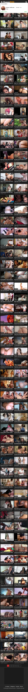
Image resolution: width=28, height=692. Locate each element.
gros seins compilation (5, 444)
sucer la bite (11, 586)
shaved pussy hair (8, 510)
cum (15, 422)
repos (6, 291)
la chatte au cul (17, 553)
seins (15, 586)
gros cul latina (17, 270)
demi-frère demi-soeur (23, 193)
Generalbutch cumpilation (6, 519)
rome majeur (17, 662)
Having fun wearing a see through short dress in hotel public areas (20, 115)
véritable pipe (17, 575)
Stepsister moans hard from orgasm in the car (20, 639)
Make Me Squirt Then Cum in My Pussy (20, 508)
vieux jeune (5, 149)
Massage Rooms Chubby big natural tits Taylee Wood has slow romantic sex (20, 214)
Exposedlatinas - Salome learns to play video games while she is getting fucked (7, 639)
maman (20, 106)
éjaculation (16, 51)
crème (19, 401)
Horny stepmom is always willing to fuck (7, 399)
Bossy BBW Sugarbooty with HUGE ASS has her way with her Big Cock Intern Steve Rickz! (20, 246)
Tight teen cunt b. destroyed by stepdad (20, 181)
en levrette (16, 128)
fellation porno (17, 379)
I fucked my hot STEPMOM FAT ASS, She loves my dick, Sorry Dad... (7, 268)
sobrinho (4, 84)
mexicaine (23, 553)
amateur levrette (17, 335)
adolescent (3, 19)
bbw (5, 95)
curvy (5, 193)
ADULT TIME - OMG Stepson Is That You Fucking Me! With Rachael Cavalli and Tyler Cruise (7, 650)
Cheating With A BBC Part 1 (6, 574)
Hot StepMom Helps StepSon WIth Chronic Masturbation (7, 279)
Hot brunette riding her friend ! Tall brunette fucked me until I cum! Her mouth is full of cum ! (20, 432)
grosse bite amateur (20, 259)
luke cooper (6, 422)
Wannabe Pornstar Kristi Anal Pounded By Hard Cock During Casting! (20, 170)
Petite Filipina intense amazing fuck (7, 497)
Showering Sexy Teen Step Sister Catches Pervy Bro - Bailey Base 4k (20, 454)
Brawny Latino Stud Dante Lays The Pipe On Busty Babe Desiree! (7, 530)
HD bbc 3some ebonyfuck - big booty (20, 618)
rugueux (2, 62)
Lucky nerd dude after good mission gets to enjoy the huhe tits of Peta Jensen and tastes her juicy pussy (20, 552)
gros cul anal (16, 346)
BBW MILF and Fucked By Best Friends (20, 476)
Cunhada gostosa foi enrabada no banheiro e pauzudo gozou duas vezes (7, 334)
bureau (2, 553)
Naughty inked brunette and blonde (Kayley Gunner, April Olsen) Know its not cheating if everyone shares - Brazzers (7, 203)
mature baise (3, 608)
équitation (16, 521)
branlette (16, 193)
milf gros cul (16, 139)
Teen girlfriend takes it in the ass (7, 17)
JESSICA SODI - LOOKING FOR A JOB (20, 377)
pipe (15, 40)
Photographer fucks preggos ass (20, 345)
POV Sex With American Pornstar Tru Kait (20, 410)
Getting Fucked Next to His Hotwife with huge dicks (7, 454)
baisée (5, 128)
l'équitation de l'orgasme (19, 531)
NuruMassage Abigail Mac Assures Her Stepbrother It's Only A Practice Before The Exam (20, 192)
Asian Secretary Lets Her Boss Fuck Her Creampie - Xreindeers (7, 61)
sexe (20, 19)
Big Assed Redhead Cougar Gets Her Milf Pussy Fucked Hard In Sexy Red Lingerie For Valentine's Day (20, 137)
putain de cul (20, 477)
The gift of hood (4, 541)
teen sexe (3, 477)
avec (1, 215)
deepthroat (16, 204)
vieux (4, 139)
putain (18, 117)
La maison (7, 686)
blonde (2, 182)
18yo (18, 226)
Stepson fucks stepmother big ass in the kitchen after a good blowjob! (7, 28)
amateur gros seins (4, 575)
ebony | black (3, 346)
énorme (2, 597)
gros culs (16, 313)
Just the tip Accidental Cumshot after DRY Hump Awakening (20, 530)
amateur (16, 106)
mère (5, 182)
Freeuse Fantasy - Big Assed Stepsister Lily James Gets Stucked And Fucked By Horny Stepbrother (7, 476)
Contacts (17, 686)
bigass (15, 291)
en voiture (16, 641)
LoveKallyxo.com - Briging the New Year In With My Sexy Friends (7, 257)
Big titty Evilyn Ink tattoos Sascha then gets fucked (20, 159)
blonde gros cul (11, 390)
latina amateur (17, 280)
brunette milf (3, 40)
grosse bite (7, 324)
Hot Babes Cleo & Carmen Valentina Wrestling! (7, 367)
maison (15, 324)
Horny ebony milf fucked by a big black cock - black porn (20, 650)
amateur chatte (17, 248)
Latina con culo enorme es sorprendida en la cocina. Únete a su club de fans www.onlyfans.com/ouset (7, 50)
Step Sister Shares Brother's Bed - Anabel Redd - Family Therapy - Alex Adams (20, 225)
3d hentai (2, 521)
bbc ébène (22, 488)
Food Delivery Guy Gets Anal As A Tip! (7, 192)
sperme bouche (6, 73)
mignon (19, 411)
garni (2, 488)
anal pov (16, 477)
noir (17, 652)
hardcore (2, 259)
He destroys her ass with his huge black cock (7, 105)
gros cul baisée (7, 641)
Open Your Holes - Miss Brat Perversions (7, 246)
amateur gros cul (7, 335)
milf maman (3, 313)
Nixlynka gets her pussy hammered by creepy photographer (20, 541)
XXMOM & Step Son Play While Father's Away (20, 236)
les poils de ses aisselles (23, 357)
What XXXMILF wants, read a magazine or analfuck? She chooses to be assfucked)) (20, 105)
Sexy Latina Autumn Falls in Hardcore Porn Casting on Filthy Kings (20, 203)
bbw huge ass (7, 51)
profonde (2, 510)
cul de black (16, 95)
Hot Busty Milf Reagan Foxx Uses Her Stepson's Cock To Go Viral (20, 39)
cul (9, 29)
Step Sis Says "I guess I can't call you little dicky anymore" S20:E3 (20, 257)
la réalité (10, 575)
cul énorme (16, 29)
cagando (5, 662)
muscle (4, 455)
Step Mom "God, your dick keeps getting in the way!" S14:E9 (7, 72)
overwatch (19, 302)
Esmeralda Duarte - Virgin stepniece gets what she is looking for (20, 596)
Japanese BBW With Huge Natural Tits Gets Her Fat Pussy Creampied (20, 28)
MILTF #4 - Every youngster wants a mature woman (20, 83)
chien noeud (5, 160)
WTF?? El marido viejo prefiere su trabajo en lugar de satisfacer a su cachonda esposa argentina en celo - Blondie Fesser (20, 497)
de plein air (16, 84)
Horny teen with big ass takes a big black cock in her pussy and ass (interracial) (7, 214)
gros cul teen (7, 477)
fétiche (2, 662)
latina (15, 117)
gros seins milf (9, 40)
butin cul (20, 619)
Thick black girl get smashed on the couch (20, 72)
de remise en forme (18, 466)
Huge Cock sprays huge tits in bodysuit (20, 50)
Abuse (21, 686)
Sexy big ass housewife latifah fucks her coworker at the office (7, 552)
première (16, 182)
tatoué (18, 160)
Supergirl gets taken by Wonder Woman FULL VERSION (20, 367)
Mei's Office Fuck (17, 301)
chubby (2, 51)
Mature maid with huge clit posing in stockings (7, 181)
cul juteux (19, 291)
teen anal (2, 117)
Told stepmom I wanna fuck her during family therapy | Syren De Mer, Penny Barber (7, 301)
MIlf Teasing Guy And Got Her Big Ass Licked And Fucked (20, 388)
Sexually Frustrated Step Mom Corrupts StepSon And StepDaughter (20, 61)
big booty (22, 662)
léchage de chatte (9, 652)
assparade (8, 346)
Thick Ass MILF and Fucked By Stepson (20, 312)
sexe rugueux (3, 357)
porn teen (16, 597)
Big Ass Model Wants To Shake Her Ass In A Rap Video (7, 225)
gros (1, 73)
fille (15, 73)
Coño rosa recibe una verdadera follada (7, 356)
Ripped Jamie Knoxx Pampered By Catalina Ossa (20, 356)
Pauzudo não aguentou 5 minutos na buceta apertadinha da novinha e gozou (20, 279)
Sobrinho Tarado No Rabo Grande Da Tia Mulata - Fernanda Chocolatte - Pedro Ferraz (7, 83)
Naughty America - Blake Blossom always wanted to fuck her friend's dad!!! (7, 487)
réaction (16, 564)
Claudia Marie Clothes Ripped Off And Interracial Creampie (7, 596)
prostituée (6, 597)
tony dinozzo (5, 619)
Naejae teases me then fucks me (7, 618)
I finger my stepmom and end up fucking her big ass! (20, 148)
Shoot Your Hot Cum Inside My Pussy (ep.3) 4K (20, 323)
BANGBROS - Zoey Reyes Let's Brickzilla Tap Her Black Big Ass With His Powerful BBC (7, 345)
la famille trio (3, 302)
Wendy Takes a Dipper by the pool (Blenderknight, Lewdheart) (7, 323)
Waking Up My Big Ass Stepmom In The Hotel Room (7, 312)
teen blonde (16, 630)
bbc (19, 521)
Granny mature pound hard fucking (20, 421)
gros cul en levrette (4, 226)
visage (2, 193)
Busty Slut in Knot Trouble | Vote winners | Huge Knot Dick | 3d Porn (7, 465)
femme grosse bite (4, 171)
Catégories (12, 686)
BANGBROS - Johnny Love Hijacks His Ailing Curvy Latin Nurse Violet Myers (7, 628)
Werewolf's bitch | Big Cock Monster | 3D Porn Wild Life (7, 159)
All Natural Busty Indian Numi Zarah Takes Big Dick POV (20, 585)
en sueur (4, 368)
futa (19, 368)
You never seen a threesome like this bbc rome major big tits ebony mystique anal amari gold (20, 661)
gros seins (21, 29)
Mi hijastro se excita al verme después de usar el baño (7, 661)
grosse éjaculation (4, 29)
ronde (10, 226)
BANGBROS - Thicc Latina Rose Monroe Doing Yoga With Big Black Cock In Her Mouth (20, 465)
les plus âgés (21, 313)
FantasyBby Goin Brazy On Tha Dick (20, 94)
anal (1, 106)
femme (11, 444)
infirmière (2, 630)
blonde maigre (17, 171)
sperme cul (3, 324)
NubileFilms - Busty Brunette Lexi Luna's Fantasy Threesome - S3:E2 (7, 508)
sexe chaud (16, 62)
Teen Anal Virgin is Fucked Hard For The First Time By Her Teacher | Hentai (7, 115)
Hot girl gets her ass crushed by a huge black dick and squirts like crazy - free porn (20, 17)
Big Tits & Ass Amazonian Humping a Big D (7, 39)
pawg (3, 433)
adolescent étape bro (18, 455)
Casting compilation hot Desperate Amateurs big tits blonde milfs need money (7, 443)
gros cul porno (24, 379)
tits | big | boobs (21, 324)
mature (2, 95)
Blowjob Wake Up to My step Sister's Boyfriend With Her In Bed (7, 377)
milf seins (2, 542)
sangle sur (4, 248)
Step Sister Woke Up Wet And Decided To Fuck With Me (20, 334)
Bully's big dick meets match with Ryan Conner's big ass (7, 388)
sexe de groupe (23, 270)
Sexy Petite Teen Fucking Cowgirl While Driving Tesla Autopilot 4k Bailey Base (7, 421)
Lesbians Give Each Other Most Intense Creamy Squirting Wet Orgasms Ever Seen (20, 399)
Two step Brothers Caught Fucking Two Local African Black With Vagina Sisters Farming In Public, (20, 126)
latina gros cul (3, 401)
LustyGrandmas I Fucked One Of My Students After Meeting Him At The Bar (7, 94)
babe (2, 466)
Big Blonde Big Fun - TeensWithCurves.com (20, 290)
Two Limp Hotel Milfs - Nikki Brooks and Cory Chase (7, 290)
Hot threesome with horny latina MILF (7, 236)
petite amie (8, 357)
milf (15, 652)
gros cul (5, 62)
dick (6, 19)
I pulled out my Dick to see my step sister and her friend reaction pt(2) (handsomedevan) (20, 563)
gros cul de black (22, 95)
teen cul (2, 335)
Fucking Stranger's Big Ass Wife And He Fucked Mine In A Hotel (20, 268)
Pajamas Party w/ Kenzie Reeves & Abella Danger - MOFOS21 (20, 628)
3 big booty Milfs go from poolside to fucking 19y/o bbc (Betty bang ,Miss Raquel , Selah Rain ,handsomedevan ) (20, 487)
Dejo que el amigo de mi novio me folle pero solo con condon (7, 410)
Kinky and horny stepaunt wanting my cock (7, 563)
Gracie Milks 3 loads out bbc (7, 432)
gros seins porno (8, 542)
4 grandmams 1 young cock (6, 148)
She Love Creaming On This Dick (20, 519)
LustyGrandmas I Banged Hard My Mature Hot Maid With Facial (7, 137)
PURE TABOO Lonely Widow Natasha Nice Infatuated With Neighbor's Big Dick (7, 607)
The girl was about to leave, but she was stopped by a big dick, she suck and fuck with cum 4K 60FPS (7, 585)
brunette (20, 215)
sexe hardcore (3, 564)
